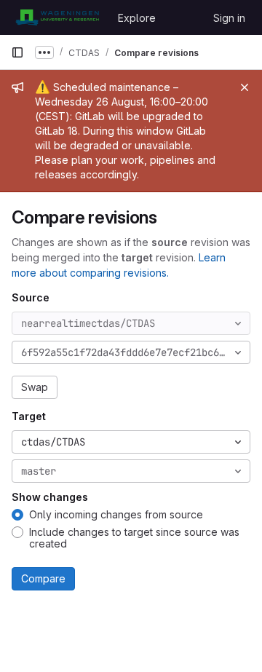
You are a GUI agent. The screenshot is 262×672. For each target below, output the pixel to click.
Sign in (229, 18)
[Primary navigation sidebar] (17, 52)
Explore (137, 18)
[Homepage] (57, 17)
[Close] (244, 87)
